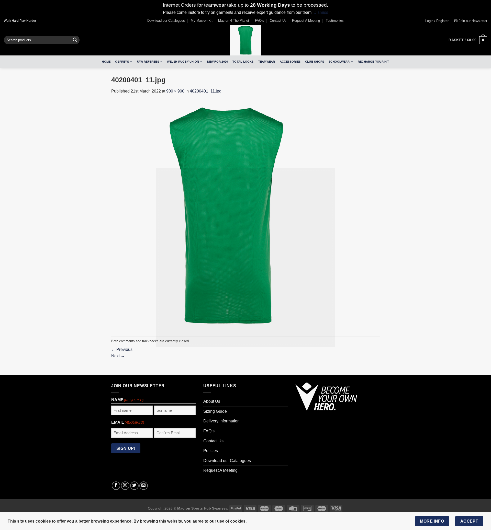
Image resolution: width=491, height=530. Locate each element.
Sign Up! (188, 314)
